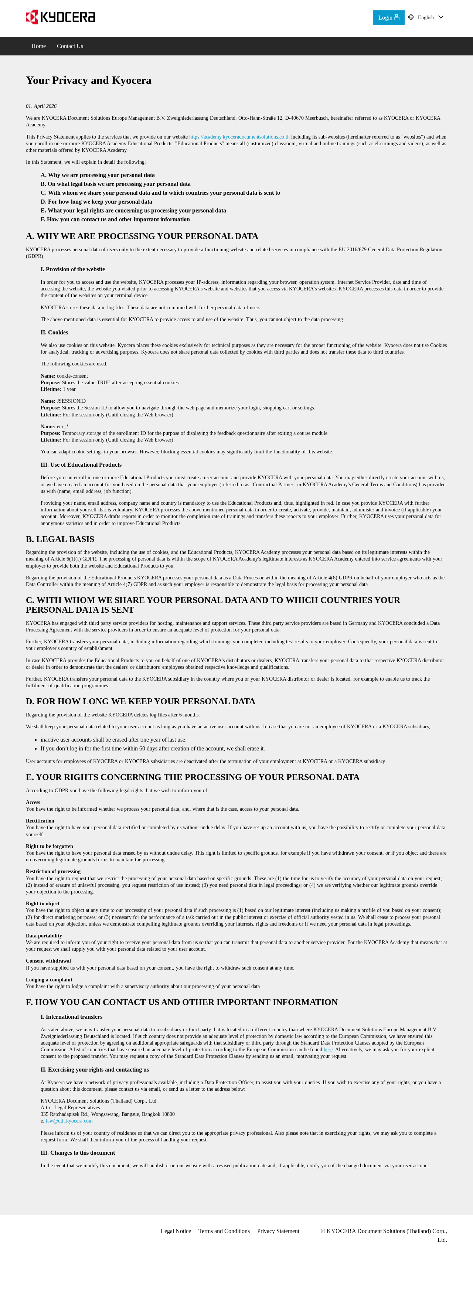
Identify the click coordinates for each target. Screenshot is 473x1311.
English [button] (425, 17)
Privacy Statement (278, 1231)
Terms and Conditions (224, 1231)
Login (386, 17)
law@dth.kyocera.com (69, 1121)
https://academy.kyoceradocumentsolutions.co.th (239, 137)
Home (38, 46)
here (328, 1049)
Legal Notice (176, 1231)
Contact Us (70, 46)
